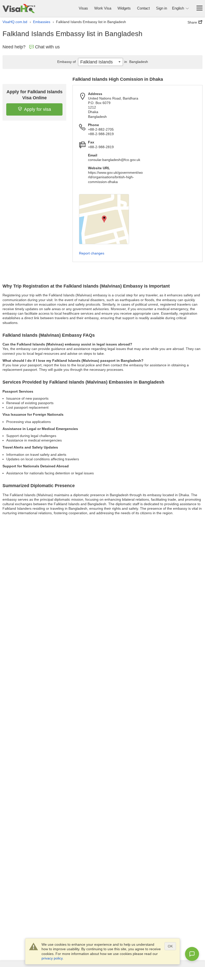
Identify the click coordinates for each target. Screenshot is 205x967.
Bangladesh (136, 62)
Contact (143, 8)
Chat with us (47, 46)
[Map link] (104, 219)
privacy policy (52, 958)
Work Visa (102, 8)
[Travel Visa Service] (18, 8)
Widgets (124, 8)
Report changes (91, 253)
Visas (83, 8)
